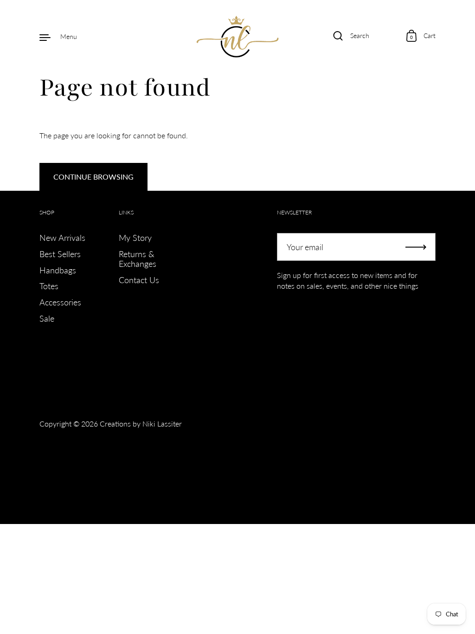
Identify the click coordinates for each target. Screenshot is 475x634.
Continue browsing (93, 176)
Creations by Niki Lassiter (141, 423)
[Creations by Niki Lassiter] (238, 37)
